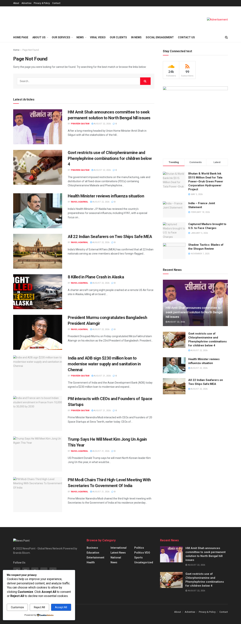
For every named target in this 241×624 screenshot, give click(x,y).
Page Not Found (30, 50)
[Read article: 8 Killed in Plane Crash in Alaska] (37, 291)
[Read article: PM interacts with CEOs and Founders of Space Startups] (37, 413)
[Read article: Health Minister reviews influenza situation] (37, 210)
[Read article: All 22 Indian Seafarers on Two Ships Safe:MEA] (37, 251)
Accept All (61, 607)
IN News (136, 37)
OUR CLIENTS (118, 37)
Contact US (186, 37)
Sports (138, 557)
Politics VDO (142, 552)
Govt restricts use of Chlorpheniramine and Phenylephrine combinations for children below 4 (110, 158)
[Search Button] (226, 37)
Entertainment (95, 557)
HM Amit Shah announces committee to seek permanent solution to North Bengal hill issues (194, 312)
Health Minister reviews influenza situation (106, 196)
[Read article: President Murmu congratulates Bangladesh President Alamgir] (37, 332)
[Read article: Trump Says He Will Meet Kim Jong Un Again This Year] (37, 454)
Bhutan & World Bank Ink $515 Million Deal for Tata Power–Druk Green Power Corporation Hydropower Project (205, 181)
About (16, 3)
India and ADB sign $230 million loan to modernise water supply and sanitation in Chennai (104, 364)
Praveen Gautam (80, 123)
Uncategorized (143, 562)
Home (16, 50)
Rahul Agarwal (79, 202)
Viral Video (98, 37)
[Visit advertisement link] (217, 19)
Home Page (20, 37)
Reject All (39, 607)
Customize (17, 607)
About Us (39, 37)
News (114, 562)
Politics (139, 547)
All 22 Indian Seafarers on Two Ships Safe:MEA (110, 236)
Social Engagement (160, 37)
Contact (56, 3)
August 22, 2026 (102, 123)
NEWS (80, 37)
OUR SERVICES (61, 37)
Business (92, 547)
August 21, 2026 (102, 376)
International (119, 547)
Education (93, 552)
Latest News (118, 552)
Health (91, 562)
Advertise (26, 3)
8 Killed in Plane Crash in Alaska (96, 277)
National (116, 557)
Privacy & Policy (42, 3)
